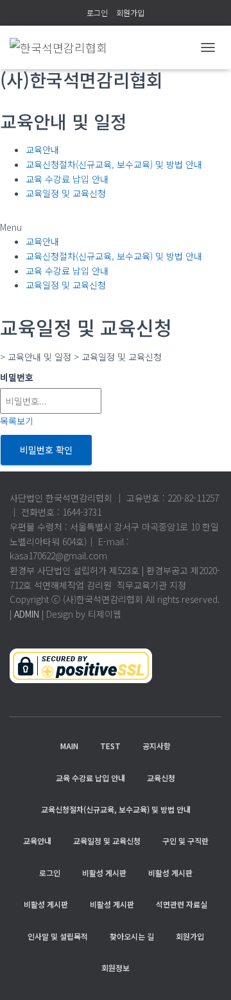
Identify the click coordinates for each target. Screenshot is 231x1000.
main (69, 745)
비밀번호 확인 (46, 449)
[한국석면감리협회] (63, 47)
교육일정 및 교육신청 (66, 193)
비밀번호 (16, 377)
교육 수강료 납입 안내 (67, 179)
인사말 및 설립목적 (58, 936)
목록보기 (16, 420)
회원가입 (130, 12)
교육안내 (42, 149)
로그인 (97, 12)
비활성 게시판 (104, 872)
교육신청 (161, 777)
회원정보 (115, 967)
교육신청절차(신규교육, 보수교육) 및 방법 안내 (114, 164)
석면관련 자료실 (181, 904)
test (110, 745)
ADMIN (26, 613)
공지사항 (156, 745)
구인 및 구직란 (185, 840)
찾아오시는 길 (132, 936)
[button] (115, 227)
